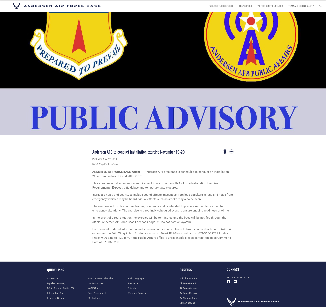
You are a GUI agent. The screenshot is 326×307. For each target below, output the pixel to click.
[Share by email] (231, 151)
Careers (186, 269)
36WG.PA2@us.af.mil (174, 233)
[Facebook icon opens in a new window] (228, 282)
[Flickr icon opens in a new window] (235, 282)
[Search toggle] (320, 6)
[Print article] (225, 151)
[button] (4, 6)
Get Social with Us (238, 277)
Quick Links (55, 269)
